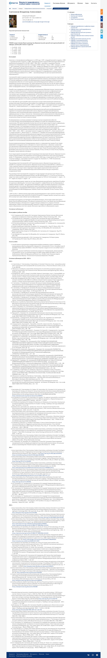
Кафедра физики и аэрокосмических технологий (35, 8)
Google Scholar (44, 22)
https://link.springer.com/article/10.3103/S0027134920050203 (39, 539)
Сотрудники (49, 8)
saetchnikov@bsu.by (27, 22)
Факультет (15, 8)
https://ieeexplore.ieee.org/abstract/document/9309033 (27, 396)
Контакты (12, 656)
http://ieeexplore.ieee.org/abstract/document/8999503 (27, 580)
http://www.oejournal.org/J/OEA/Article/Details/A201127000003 (29, 523)
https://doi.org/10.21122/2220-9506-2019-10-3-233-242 (27, 609)
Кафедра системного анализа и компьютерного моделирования (80, 44)
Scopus (36, 22)
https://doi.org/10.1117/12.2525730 (47, 598)
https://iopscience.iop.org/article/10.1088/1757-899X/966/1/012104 (30, 525)
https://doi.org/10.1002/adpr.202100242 (51, 453)
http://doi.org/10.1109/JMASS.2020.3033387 (52, 517)
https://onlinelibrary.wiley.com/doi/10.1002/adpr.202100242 (28, 455)
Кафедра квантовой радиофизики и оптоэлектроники (81, 30)
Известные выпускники (77, 19)
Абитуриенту (33, 654)
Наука (47, 654)
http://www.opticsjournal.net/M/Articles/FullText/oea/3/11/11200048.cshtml (33, 467)
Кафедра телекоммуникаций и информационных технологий (79, 41)
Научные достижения (77, 16)
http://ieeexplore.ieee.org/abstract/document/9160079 (38, 566)
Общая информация (76, 14)
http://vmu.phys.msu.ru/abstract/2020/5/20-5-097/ (25, 541)
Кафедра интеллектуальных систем (81, 38)
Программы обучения (22, 654)
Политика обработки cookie (24, 656)
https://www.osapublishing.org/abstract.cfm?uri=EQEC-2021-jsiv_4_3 (31, 475)
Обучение (41, 654)
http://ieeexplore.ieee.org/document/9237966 (24, 512)
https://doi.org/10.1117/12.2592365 (21, 461)
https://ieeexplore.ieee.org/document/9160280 (24, 586)
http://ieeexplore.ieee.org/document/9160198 (29, 572)
